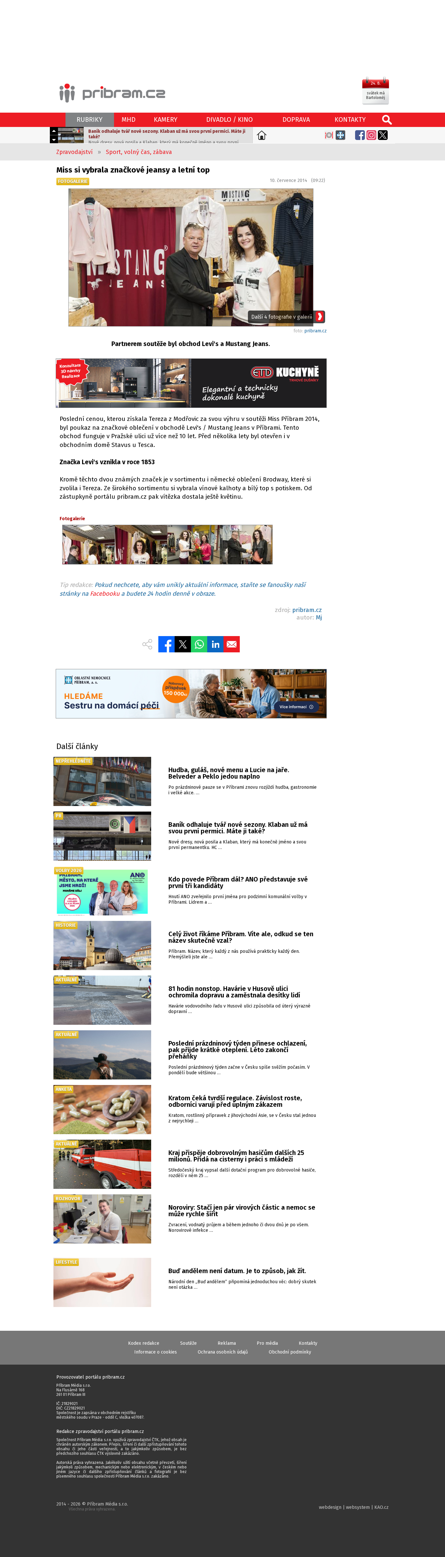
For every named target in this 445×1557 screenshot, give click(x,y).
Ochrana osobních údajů (223, 1352)
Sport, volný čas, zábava (139, 152)
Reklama (227, 1343)
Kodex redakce (143, 1343)
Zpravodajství (74, 152)
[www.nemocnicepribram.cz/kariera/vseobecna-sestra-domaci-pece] (191, 694)
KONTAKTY (350, 119)
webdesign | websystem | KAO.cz (354, 1507)
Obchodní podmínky (290, 1352)
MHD (129, 119)
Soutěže (188, 1343)
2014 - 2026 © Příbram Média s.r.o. (92, 1506)
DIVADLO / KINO (229, 119)
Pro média (267, 1343)
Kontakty (308, 1343)
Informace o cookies (155, 1352)
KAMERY (166, 119)
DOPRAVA (296, 119)
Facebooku (105, 593)
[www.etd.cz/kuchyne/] (191, 384)
